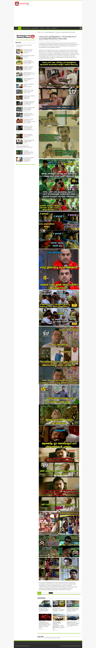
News (20, 28)
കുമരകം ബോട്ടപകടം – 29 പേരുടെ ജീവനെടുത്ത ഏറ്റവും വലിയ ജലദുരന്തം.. (29, 73)
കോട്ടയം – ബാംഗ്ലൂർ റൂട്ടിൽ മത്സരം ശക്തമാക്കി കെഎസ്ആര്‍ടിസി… (29, 108)
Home (16, 28)
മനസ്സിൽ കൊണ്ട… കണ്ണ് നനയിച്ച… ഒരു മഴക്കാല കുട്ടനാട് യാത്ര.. (28, 91)
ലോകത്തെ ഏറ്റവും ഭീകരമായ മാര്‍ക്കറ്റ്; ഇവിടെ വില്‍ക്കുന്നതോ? (29, 97)
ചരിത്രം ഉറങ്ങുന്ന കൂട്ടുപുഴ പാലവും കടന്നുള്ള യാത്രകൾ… (28, 79)
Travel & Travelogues (26, 28)
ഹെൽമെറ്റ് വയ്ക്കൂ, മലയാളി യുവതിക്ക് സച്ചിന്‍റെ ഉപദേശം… (28, 141)
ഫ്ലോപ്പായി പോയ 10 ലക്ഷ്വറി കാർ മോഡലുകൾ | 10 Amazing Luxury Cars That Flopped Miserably (73, 623)
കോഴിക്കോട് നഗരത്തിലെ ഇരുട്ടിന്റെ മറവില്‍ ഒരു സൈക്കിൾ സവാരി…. (28, 68)
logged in (51, 637)
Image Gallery (54, 28)
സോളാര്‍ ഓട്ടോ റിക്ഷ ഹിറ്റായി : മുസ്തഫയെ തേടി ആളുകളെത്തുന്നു (28, 114)
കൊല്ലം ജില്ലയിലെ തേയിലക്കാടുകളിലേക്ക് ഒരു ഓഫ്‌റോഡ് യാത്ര (28, 62)
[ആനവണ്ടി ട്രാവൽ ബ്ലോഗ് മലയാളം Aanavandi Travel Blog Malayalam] (22, 3)
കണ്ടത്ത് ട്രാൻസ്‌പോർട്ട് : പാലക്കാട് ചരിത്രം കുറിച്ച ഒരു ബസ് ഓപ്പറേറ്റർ (72, 609)
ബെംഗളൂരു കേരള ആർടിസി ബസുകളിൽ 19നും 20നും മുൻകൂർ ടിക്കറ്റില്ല (29, 103)
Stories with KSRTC (34, 28)
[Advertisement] (48, 15)
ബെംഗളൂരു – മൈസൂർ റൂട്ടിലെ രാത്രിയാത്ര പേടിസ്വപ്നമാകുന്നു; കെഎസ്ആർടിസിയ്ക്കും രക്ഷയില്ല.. (24, 128)
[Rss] (59, 646)
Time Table (42, 28)
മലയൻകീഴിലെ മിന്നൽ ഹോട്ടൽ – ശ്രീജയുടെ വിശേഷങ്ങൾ (27, 51)
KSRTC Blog (48, 28)
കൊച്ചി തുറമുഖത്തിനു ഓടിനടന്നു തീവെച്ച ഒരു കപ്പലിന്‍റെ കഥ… (28, 135)
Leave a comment (51, 40)
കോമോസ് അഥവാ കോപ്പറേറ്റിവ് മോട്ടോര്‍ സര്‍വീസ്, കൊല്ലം (44, 609)
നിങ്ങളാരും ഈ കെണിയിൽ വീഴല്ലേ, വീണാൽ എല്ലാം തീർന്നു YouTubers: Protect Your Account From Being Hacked (45, 624)
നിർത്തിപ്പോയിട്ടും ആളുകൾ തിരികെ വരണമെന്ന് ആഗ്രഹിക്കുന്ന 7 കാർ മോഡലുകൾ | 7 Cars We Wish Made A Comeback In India (59, 625)
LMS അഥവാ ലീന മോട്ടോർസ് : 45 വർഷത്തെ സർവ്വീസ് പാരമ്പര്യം (59, 609)
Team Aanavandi (69, 645)
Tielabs (79, 645)
